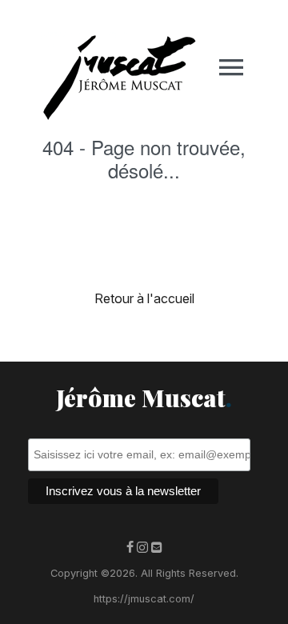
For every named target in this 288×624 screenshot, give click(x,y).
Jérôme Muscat (144, 398)
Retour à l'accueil (144, 298)
